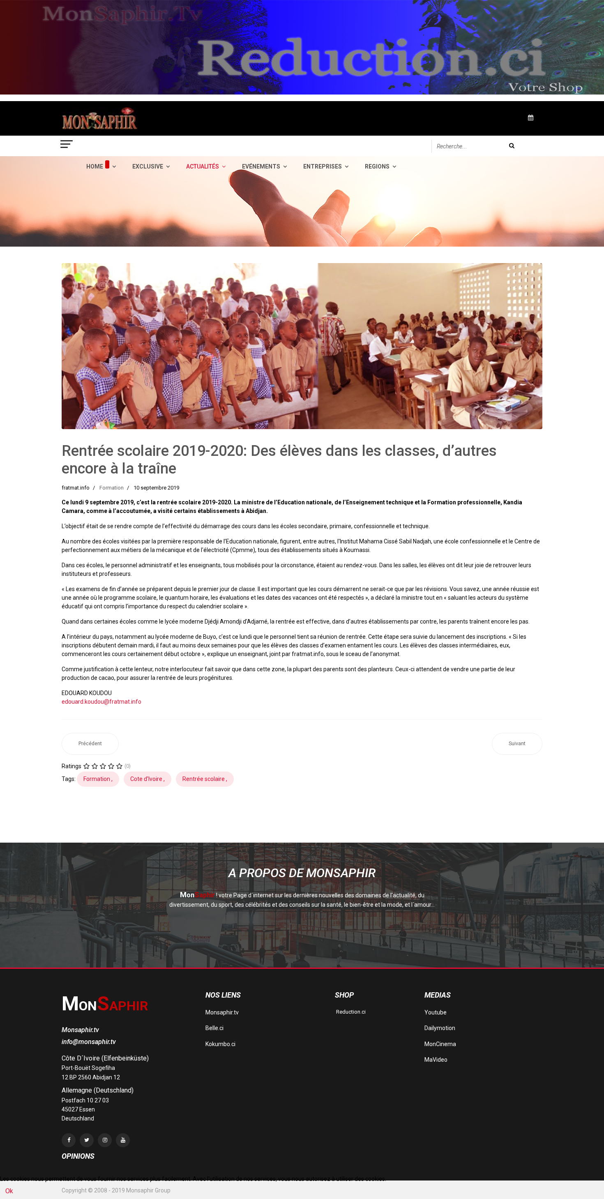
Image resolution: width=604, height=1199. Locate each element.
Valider (511, 146)
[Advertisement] (211, 821)
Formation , (98, 779)
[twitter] (87, 1140)
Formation (111, 488)
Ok (9, 1191)
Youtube (435, 1012)
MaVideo (435, 1059)
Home (94, 166)
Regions (377, 166)
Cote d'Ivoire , (147, 779)
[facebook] (69, 1140)
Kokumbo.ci (220, 1044)
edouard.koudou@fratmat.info (101, 701)
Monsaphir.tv (222, 1012)
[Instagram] (105, 1140)
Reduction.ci (350, 1012)
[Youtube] (123, 1140)
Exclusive (147, 166)
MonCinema (440, 1044)
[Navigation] (67, 146)
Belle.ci (214, 1028)
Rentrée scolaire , (204, 779)
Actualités (202, 166)
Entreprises (322, 166)
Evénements (261, 166)
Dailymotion (439, 1028)
